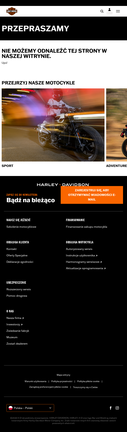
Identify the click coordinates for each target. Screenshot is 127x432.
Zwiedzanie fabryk (17, 330)
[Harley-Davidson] (63, 184)
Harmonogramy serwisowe (82, 261)
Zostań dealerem (17, 343)
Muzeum (12, 337)
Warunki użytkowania (35, 381)
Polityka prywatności (61, 381)
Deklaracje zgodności (19, 261)
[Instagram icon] (117, 408)
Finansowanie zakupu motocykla (86, 226)
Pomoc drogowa (16, 295)
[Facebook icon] (111, 408)
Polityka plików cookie (88, 381)
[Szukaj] (102, 11)
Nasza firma (13, 318)
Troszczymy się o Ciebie (85, 387)
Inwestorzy (13, 324)
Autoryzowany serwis (79, 249)
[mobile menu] (117, 11)
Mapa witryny (63, 375)
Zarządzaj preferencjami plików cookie (48, 387)
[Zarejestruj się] (109, 11)
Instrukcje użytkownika (80, 255)
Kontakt (11, 249)
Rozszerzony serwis (18, 289)
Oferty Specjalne (16, 255)
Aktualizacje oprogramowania (84, 268)
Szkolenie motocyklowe (21, 226)
